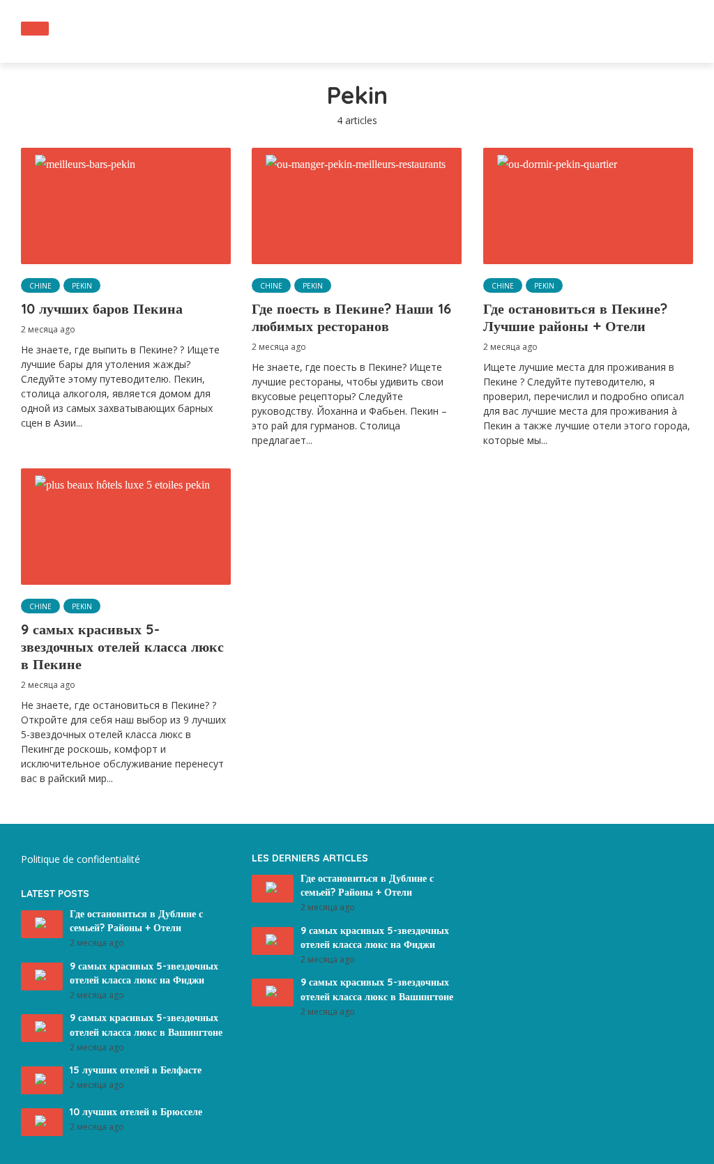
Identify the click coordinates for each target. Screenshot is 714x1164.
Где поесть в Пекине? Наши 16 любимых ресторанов (351, 317)
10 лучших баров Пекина (102, 308)
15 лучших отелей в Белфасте (136, 1070)
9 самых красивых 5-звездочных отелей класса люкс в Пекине (122, 646)
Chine (40, 286)
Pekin (82, 286)
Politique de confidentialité (80, 859)
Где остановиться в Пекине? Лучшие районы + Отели (575, 317)
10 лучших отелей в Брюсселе (136, 1111)
